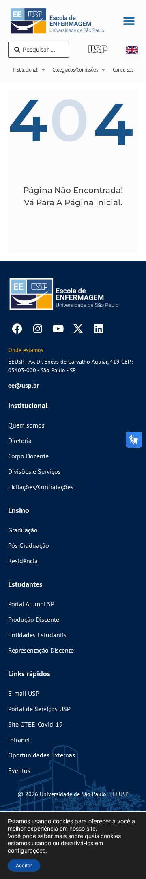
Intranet (19, 740)
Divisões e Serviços (34, 471)
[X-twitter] (78, 328)
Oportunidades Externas (41, 755)
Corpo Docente (28, 456)
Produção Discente (33, 619)
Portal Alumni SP (31, 604)
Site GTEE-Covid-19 (35, 724)
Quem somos (26, 425)
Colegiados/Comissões (75, 69)
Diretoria (20, 440)
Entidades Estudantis (37, 635)
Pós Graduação (28, 545)
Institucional (25, 69)
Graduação (23, 530)
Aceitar (24, 865)
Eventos (19, 770)
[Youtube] (58, 328)
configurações (26, 850)
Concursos (123, 69)
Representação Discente (41, 650)
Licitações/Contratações (40, 487)
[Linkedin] (98, 328)
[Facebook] (17, 328)
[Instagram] (37, 328)
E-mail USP (23, 693)
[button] (129, 21)
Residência (23, 561)
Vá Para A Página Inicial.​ (73, 202)
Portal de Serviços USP (39, 709)
